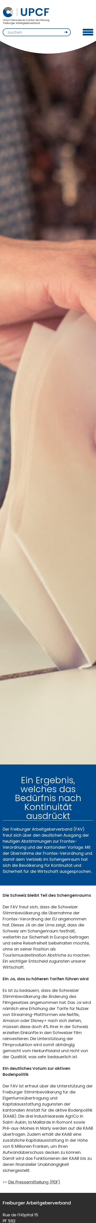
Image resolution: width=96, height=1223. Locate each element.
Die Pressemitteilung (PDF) (34, 1182)
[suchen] (66, 32)
